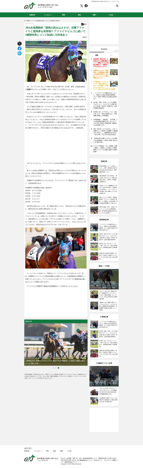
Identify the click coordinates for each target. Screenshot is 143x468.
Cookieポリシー (98, 460)
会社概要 (68, 458)
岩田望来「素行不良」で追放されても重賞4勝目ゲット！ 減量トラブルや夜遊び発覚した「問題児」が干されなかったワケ (101, 62)
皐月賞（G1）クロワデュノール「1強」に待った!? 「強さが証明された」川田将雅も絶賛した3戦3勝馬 (105, 113)
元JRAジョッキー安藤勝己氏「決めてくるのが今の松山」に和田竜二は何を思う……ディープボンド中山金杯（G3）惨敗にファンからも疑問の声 (108, 189)
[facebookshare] (86, 5)
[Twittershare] (81, 5)
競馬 (47, 451)
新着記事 (26, 451)
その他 (69, 451)
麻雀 (54, 451)
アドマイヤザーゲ (57, 86)
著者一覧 (75, 458)
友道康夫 (78, 86)
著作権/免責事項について (90, 458)
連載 (61, 451)
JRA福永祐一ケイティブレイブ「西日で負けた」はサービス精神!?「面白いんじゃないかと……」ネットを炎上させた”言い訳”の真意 (104, 85)
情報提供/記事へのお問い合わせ (107, 458)
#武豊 (38, 39)
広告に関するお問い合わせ (68, 460)
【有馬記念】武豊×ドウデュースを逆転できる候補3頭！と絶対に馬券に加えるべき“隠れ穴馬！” (105, 140)
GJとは (63, 458)
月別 (80, 458)
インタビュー (38, 451)
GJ (30, 6)
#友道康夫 (42, 39)
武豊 (28, 89)
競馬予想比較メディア (71, 462)
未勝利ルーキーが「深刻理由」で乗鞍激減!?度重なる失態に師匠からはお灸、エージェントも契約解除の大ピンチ (100, 74)
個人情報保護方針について (84, 460)
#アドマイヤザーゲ (49, 39)
